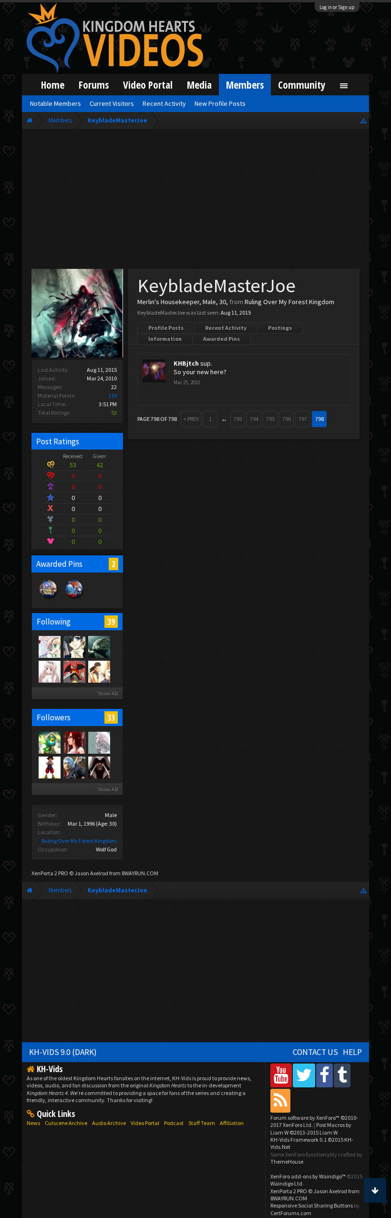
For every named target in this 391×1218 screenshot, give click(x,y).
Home (52, 85)
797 (302, 418)
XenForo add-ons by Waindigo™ (308, 1176)
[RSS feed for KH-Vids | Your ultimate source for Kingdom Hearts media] (280, 1100)
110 (112, 395)
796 (286, 418)
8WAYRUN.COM (140, 873)
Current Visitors (112, 103)
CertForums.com (290, 1213)
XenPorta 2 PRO (49, 873)
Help (352, 1052)
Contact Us (315, 1052)
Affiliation (232, 1122)
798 (319, 418)
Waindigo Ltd (286, 1183)
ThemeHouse (286, 1161)
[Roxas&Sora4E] (73, 742)
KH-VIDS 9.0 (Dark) (63, 1052)
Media (199, 85)
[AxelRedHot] (49, 671)
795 (270, 418)
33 (111, 717)
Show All (107, 693)
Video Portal (148, 85)
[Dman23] (73, 646)
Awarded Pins (221, 338)
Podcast (174, 1122)
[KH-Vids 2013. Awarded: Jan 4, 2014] (49, 598)
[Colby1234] (49, 767)
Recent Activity (226, 327)
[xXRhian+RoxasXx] (49, 646)
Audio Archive (109, 1122)
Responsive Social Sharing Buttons (311, 1205)
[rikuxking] (98, 671)
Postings (280, 327)
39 (111, 621)
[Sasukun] (73, 767)
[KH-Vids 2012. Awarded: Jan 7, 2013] (74, 598)
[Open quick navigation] (363, 120)
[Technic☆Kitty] (98, 742)
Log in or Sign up (337, 7)
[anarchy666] (98, 767)
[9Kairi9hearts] (98, 646)
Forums (94, 85)
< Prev (191, 418)
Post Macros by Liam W (310, 1128)
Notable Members (55, 103)
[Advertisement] (195, 201)
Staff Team (201, 1122)
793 (238, 418)
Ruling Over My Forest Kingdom (79, 840)
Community (302, 85)
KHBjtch (186, 363)
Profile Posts (166, 327)
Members (245, 85)
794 (254, 418)
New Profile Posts (220, 103)
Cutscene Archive (66, 1122)
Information (165, 338)
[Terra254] (49, 742)
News (33, 1122)
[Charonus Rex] (73, 671)
